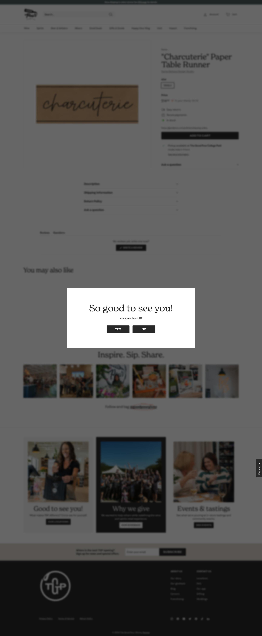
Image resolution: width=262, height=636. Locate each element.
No (144, 329)
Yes (118, 329)
